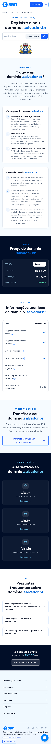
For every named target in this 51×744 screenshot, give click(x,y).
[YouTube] (42, 728)
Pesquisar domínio (23, 662)
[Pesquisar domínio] (44, 36)
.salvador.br (32, 36)
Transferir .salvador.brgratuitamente (24, 440)
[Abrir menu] (46, 4)
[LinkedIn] (46, 728)
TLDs (12, 12)
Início (4, 12)
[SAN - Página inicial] (9, 4)
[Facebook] (33, 728)
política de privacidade (11, 737)
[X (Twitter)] (37, 728)
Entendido (8, 741)
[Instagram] (28, 728)
